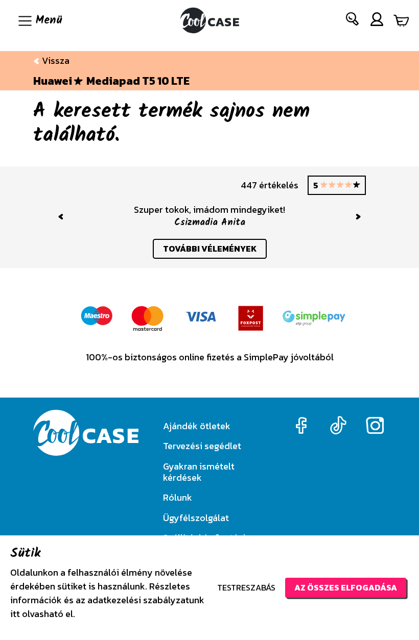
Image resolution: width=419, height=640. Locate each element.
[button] (352, 21)
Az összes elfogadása (345, 587)
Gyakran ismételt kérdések (199, 471)
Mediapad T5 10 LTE (138, 81)
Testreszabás (246, 587)
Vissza (54, 60)
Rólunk (177, 497)
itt (15, 614)
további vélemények (210, 248)
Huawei (52, 81)
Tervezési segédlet (202, 446)
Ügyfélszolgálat (196, 518)
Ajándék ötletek (196, 426)
